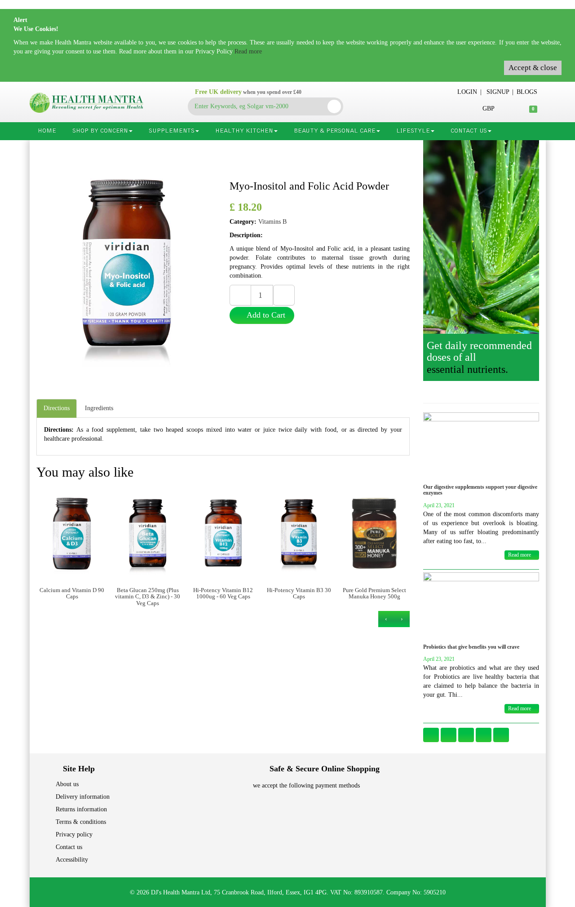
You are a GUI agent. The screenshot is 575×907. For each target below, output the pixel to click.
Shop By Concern (100, 131)
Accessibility (72, 859)
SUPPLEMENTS (172, 131)
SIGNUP (498, 91)
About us (67, 784)
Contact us (69, 847)
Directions (57, 408)
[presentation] (402, 619)
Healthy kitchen (244, 131)
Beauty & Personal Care (335, 131)
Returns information (81, 809)
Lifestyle (413, 131)
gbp (488, 108)
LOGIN (467, 91)
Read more (248, 51)
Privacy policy (74, 834)
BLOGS (527, 91)
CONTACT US (469, 131)
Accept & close (533, 67)
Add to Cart (265, 314)
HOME (47, 131)
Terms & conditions (81, 822)
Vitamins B (272, 221)
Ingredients (99, 408)
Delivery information (83, 796)
